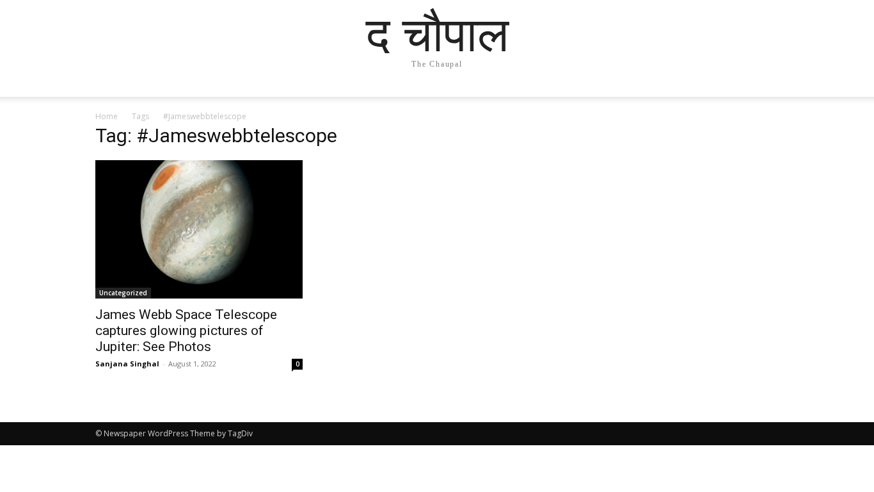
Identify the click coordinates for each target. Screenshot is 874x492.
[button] (763, 100)
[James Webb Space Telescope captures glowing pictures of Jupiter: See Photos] (199, 229)
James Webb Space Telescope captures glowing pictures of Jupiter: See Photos (186, 330)
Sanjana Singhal (127, 363)
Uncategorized (123, 292)
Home (106, 116)
